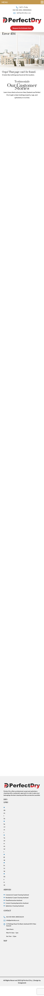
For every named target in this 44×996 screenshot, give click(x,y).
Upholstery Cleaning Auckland (15, 906)
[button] (42, 2)
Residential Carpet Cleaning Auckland (17, 897)
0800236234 (27, 10)
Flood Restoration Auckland (14, 900)
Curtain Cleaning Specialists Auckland (17, 903)
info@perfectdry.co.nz (24, 13)
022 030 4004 (17, 10)
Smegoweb (22, 983)
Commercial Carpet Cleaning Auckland (17, 895)
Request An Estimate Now (22, 28)
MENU (5, 2)
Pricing (4, 868)
